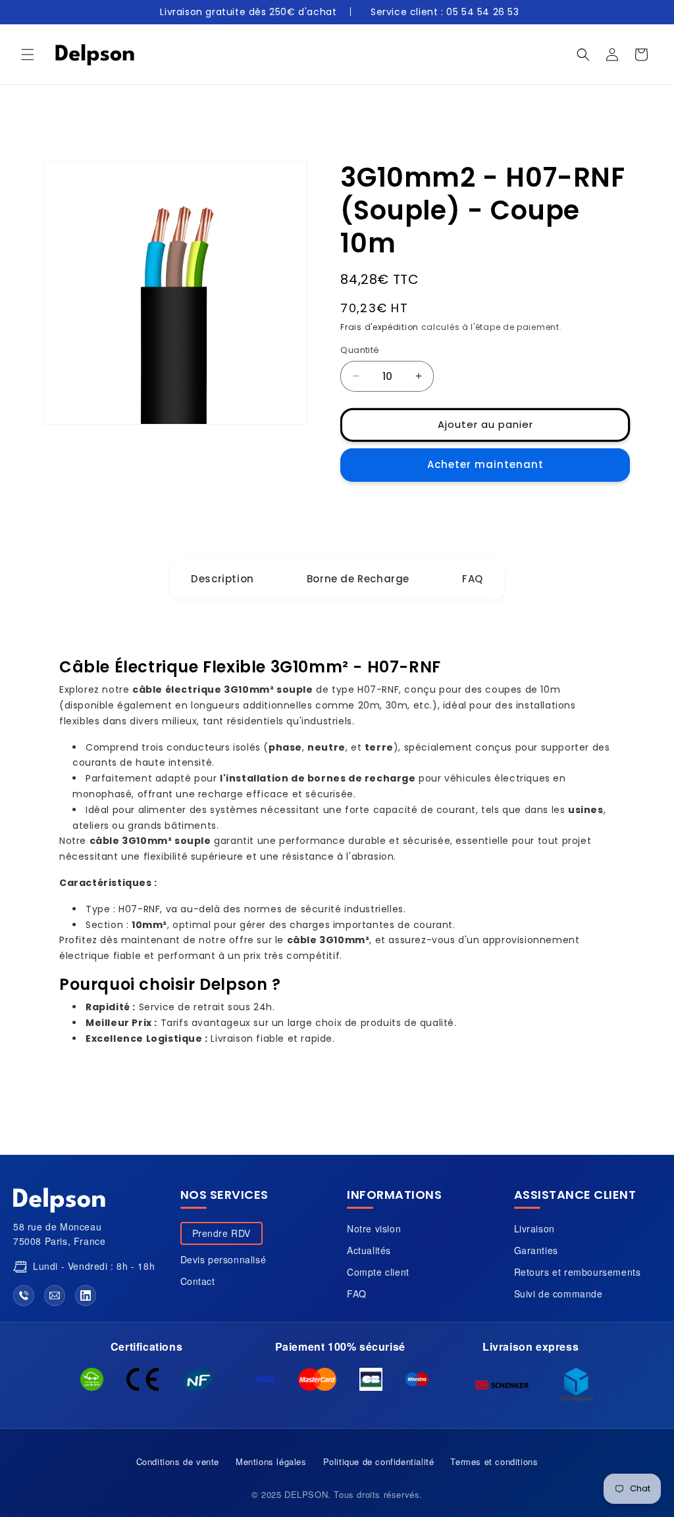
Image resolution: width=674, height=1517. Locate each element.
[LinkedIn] (85, 1295)
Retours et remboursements (577, 1271)
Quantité (359, 350)
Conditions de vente (177, 1461)
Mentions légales (271, 1461)
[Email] (54, 1295)
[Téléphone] (23, 1295)
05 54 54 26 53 (482, 11)
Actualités (369, 1250)
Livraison (534, 1228)
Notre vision (374, 1228)
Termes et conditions (494, 1461)
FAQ (357, 1293)
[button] (27, 54)
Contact (197, 1281)
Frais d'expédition (379, 327)
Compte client (378, 1271)
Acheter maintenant (485, 464)
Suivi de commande (558, 1293)
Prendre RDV (221, 1233)
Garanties (536, 1250)
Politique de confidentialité (378, 1461)
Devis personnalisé (223, 1259)
